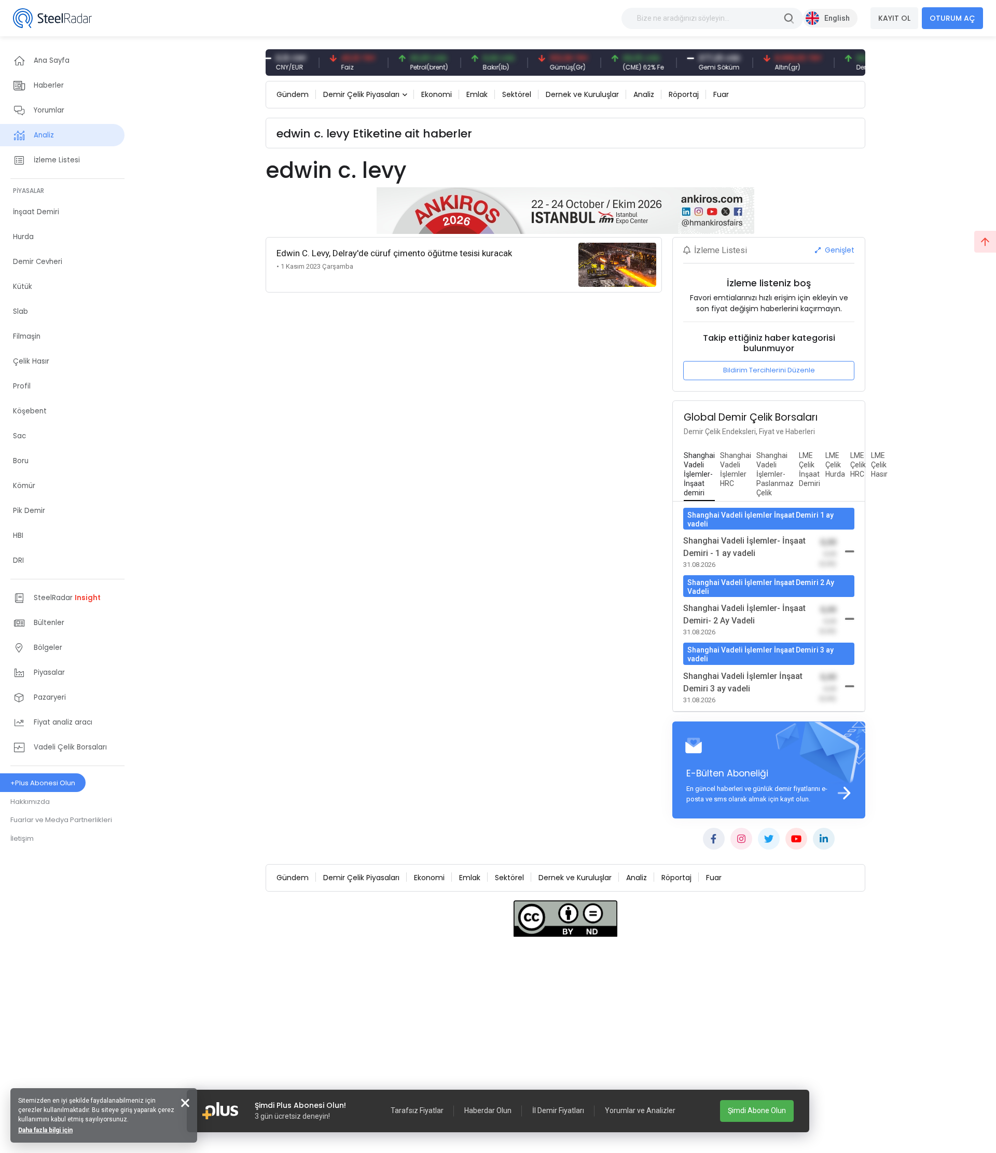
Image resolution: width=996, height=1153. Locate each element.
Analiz (643, 94)
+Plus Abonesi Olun (42, 783)
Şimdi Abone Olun (757, 1110)
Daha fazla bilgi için (45, 1130)
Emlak (477, 94)
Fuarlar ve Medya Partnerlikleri (61, 820)
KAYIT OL (894, 18)
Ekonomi (436, 94)
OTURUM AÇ (952, 18)
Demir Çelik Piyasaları (361, 94)
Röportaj (684, 94)
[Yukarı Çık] (985, 242)
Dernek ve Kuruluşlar (582, 94)
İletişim (22, 838)
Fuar (721, 94)
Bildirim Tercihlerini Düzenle (769, 370)
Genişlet (838, 250)
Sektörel (516, 94)
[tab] (699, 474)
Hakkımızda (30, 802)
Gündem (292, 94)
